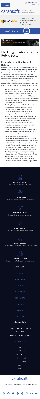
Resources (20, 292)
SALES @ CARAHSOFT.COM (20, 341)
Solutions (20, 279)
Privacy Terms (6, 387)
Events (20, 286)
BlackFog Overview (12, 31)
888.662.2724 (33, 4)
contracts (20, 298)
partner (20, 304)
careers (20, 316)
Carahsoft (10, 384)
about (20, 310)
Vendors (20, 273)
